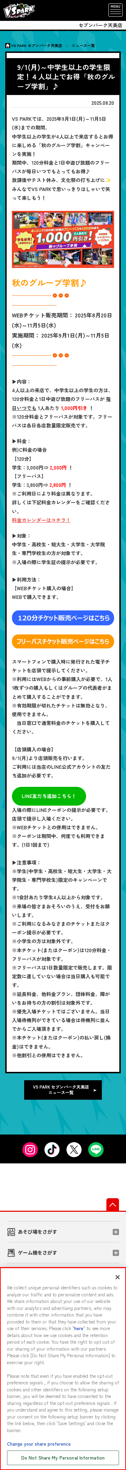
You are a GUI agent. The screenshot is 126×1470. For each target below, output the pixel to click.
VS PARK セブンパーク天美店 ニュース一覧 (61, 1090)
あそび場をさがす (37, 1232)
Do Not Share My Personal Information (63, 1457)
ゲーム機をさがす (37, 1253)
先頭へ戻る (112, 1204)
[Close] (117, 1277)
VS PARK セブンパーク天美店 (36, 45)
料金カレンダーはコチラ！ (41, 519)
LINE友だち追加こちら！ (49, 795)
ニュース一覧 (83, 45)
